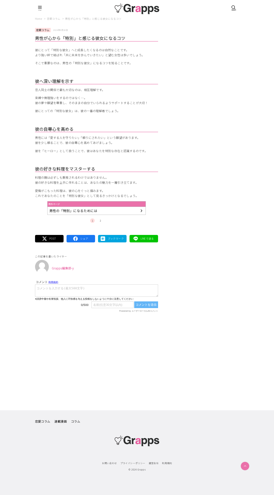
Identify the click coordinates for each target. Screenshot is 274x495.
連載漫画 (60, 421)
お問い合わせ (109, 463)
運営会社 (154, 463)
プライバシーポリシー (132, 463)
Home (39, 18)
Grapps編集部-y (63, 268)
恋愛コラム (54, 18)
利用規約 (167, 463)
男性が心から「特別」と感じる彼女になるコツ (93, 18)
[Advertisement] (96, 353)
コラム (75, 421)
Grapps (141, 469)
